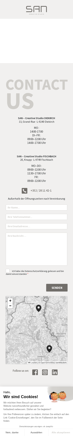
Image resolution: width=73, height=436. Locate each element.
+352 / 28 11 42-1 (41, 190)
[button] (49, 348)
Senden (57, 288)
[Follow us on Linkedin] (56, 372)
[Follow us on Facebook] (36, 372)
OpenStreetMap (48, 362)
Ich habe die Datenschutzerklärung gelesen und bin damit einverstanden (35, 272)
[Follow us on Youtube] (46, 372)
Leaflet (33, 362)
